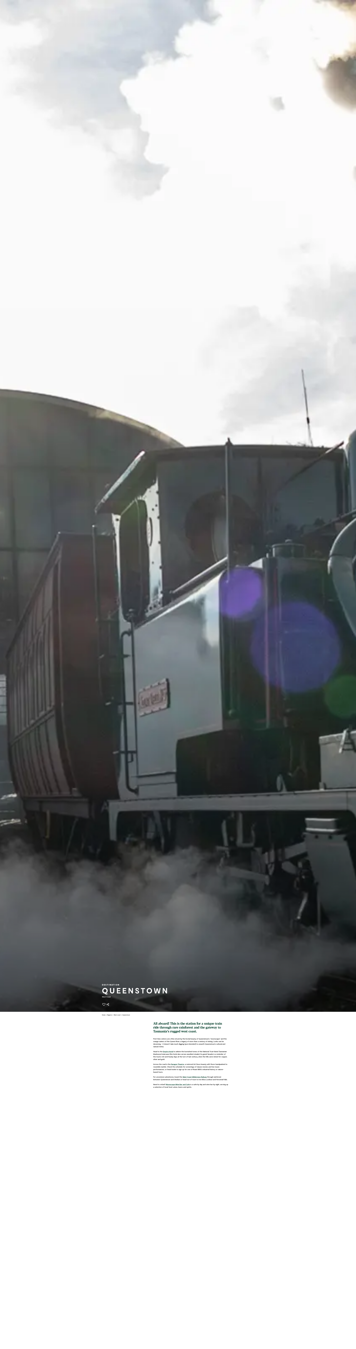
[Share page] (108, 1004)
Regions (109, 1015)
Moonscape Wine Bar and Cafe (178, 1084)
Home (103, 1015)
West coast (117, 1015)
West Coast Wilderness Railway (195, 1077)
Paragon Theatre (177, 1064)
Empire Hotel (168, 1051)
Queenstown (126, 1015)
